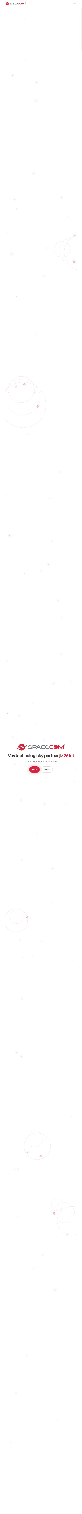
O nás (34, 769)
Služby (46, 769)
